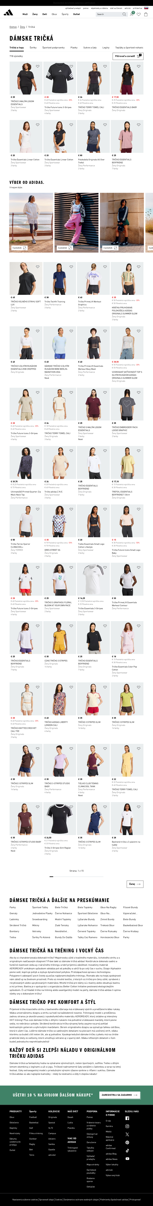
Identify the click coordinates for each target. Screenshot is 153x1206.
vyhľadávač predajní (73, 8)
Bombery (14, 931)
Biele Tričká (61, 907)
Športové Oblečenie (88, 913)
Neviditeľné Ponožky (61, 931)
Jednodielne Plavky (42, 913)
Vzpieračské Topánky (129, 913)
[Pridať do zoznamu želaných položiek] (37, 67)
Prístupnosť (135, 1200)
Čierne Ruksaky (108, 931)
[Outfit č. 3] (122, 223)
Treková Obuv (107, 925)
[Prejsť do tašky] (145, 14)
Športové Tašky (40, 907)
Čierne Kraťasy (131, 931)
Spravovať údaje (46, 1200)
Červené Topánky (86, 931)
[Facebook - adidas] (134, 1119)
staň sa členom (116, 8)
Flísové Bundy (130, 907)
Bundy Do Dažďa (63, 937)
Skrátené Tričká (18, 925)
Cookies (58, 1200)
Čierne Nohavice (63, 913)
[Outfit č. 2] (76, 223)
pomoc (86, 8)
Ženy (35, 14)
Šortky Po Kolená (41, 937)
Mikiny (35, 925)
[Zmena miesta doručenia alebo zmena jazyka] (146, 8)
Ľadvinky (14, 919)
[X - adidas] (134, 1135)
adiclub (128, 8)
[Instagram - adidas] (134, 1127)
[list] (76, 47)
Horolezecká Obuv (109, 937)
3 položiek (62, 248)
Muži (25, 14)
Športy (65, 14)
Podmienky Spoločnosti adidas (114, 1200)
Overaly (13, 913)
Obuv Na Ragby (108, 907)
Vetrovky (36, 931)
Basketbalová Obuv (133, 925)
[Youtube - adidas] (134, 1159)
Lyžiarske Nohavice (88, 925)
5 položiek (17, 248)
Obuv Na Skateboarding (108, 913)
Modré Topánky (63, 919)
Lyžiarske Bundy (86, 919)
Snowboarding (39, 919)
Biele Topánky (85, 907)
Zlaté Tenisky (62, 925)
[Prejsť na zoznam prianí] (138, 14)
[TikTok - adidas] (134, 1151)
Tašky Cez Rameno (87, 937)
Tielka (13, 937)
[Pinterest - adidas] (134, 1143)
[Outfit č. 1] (31, 223)
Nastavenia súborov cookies (25, 1200)
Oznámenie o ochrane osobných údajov (81, 1200)
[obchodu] (8, 12)
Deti (44, 14)
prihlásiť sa (137, 8)
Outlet (76, 14)
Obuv (54, 14)
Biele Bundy (129, 919)
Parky (13, 907)
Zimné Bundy (107, 919)
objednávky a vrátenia (99, 8)
